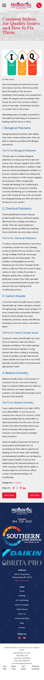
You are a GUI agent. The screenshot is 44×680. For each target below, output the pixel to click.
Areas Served (22, 609)
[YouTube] (24, 638)
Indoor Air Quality (22, 605)
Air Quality (17, 483)
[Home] (21, 5)
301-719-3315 (22, 521)
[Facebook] (19, 638)
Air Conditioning (22, 600)
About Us (22, 614)
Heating (22, 596)
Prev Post (9, 495)
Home (22, 591)
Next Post (34, 495)
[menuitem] (4, 667)
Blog (22, 623)
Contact (22, 627)
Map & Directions (22, 580)
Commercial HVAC (22, 618)
